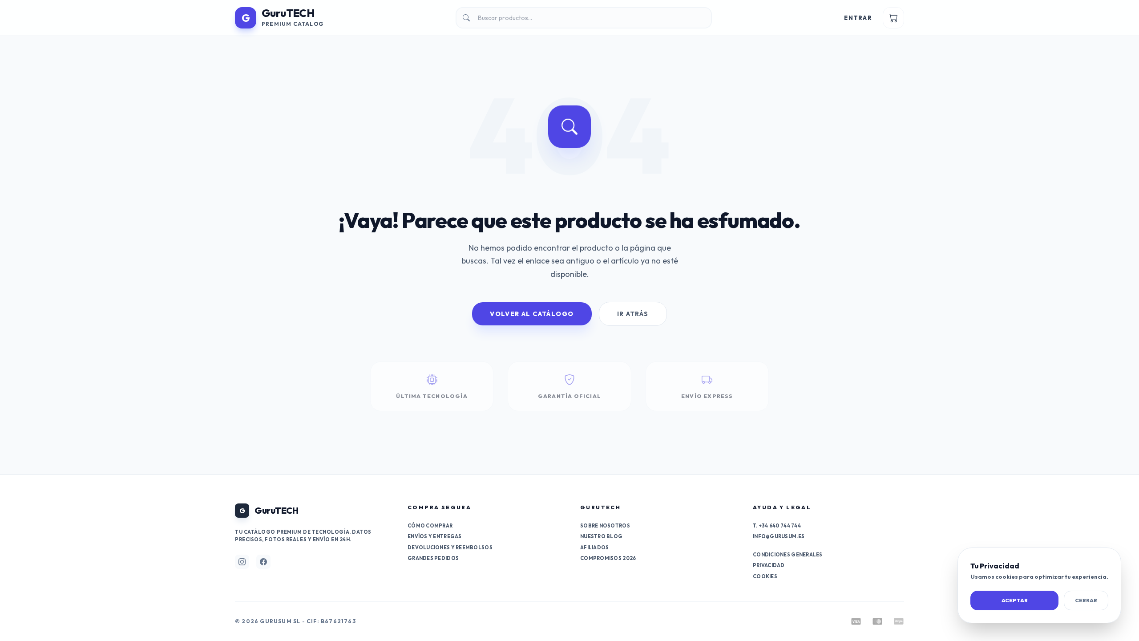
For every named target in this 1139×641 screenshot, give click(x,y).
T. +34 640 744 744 (777, 526)
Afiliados (594, 547)
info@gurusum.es (778, 536)
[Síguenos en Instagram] (242, 562)
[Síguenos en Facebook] (263, 562)
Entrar (858, 17)
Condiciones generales (788, 555)
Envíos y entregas (435, 536)
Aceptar (1015, 600)
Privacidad (769, 565)
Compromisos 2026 (608, 558)
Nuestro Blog (601, 536)
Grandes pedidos (433, 558)
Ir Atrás (633, 314)
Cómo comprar (430, 526)
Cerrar (1086, 600)
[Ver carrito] (893, 17)
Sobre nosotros (605, 526)
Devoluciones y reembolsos (450, 547)
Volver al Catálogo (532, 314)
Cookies (765, 576)
